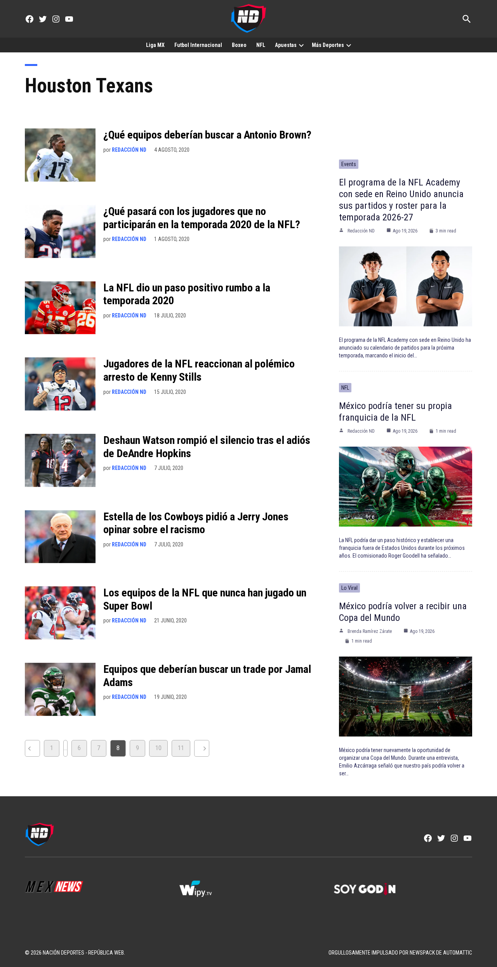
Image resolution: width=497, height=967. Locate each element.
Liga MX (155, 45)
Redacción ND (129, 150)
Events (348, 164)
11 (181, 748)
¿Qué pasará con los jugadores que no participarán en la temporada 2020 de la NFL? (201, 218)
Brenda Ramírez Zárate (370, 631)
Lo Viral (349, 588)
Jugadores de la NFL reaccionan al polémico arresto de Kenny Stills (199, 370)
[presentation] (301, 45)
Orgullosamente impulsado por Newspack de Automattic (400, 953)
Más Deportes (328, 45)
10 (158, 748)
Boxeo (239, 45)
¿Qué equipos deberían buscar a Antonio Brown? (207, 134)
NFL (260, 45)
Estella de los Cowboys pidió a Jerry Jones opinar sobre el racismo (195, 523)
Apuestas (286, 45)
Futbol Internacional (198, 45)
